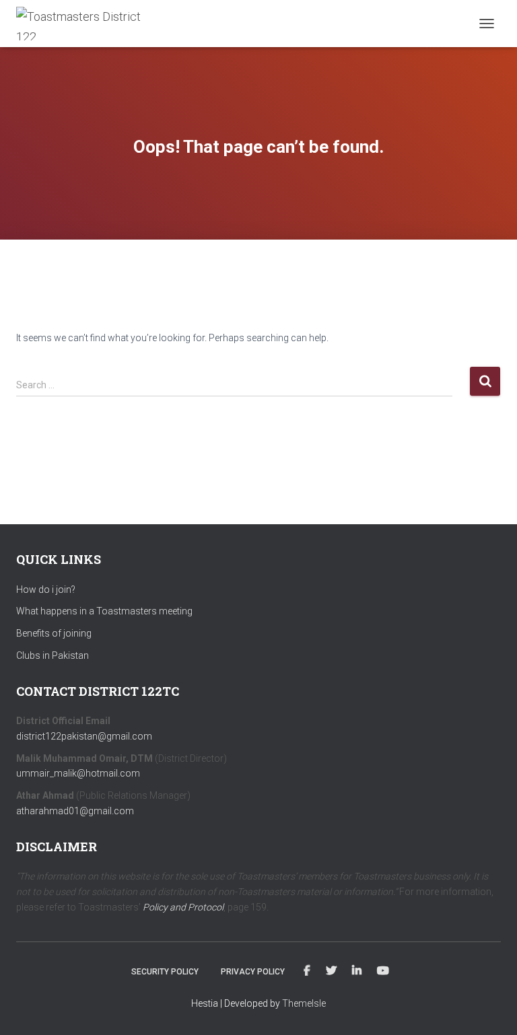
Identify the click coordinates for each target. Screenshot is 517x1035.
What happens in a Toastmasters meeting (104, 611)
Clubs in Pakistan (52, 655)
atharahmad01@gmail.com (75, 811)
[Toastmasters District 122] (86, 23)
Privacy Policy (253, 971)
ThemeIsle (304, 1003)
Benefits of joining (54, 633)
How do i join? (45, 589)
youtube (383, 971)
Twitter (331, 971)
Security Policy (165, 971)
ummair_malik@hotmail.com (78, 773)
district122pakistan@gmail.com (84, 736)
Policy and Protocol (183, 907)
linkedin (356, 971)
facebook (307, 971)
